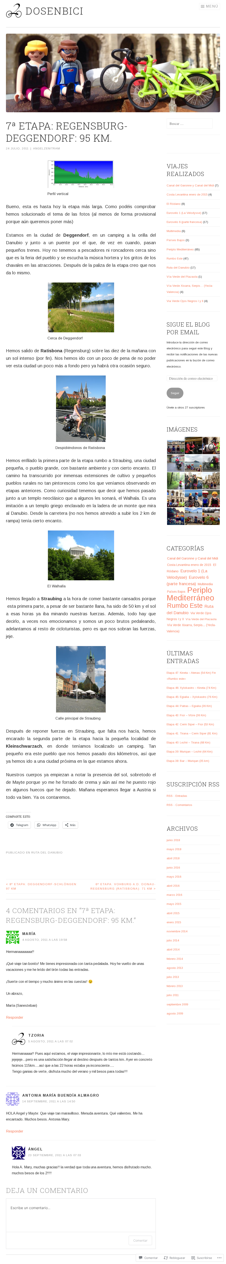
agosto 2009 (175, 1013)
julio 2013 (173, 977)
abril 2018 (173, 858)
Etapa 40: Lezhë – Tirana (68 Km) (188, 742)
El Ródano (174, 203)
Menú (212, 6)
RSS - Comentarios (179, 805)
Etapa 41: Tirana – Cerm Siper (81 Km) (192, 733)
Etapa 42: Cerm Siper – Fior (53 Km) (190, 724)
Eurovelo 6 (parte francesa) (184, 222)
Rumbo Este (175, 258)
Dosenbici (55, 10)
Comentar (140, 1240)
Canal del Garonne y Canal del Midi (190, 185)
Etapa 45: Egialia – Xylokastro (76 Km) (192, 697)
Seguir (175, 393)
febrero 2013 (175, 986)
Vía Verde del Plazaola (182, 276)
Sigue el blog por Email (188, 328)
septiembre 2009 (177, 1004)
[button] (175, 445)
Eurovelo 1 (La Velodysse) (184, 213)
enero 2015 (174, 922)
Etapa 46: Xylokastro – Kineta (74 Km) (191, 687)
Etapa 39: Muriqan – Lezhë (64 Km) (190, 751)
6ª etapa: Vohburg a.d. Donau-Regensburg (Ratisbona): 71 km (123, 886)
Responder (14, 1017)
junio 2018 (173, 840)
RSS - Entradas (177, 796)
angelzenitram (46, 148)
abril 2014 (173, 949)
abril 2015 (173, 913)
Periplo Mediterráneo (180, 249)
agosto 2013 (175, 968)
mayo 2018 (174, 849)
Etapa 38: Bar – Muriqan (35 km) (188, 761)
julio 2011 (173, 995)
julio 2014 (173, 940)
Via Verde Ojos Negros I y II (185, 301)
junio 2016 (173, 867)
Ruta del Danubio (47, 852)
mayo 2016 (174, 876)
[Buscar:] (190, 124)
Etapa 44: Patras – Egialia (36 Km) (189, 706)
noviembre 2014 (177, 931)
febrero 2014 (175, 958)
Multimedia (174, 231)
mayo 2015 (174, 904)
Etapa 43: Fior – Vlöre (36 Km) (186, 715)
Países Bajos (176, 240)
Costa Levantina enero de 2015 (187, 194)
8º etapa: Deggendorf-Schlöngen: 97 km (41, 886)
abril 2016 (173, 885)
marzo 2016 (174, 894)
